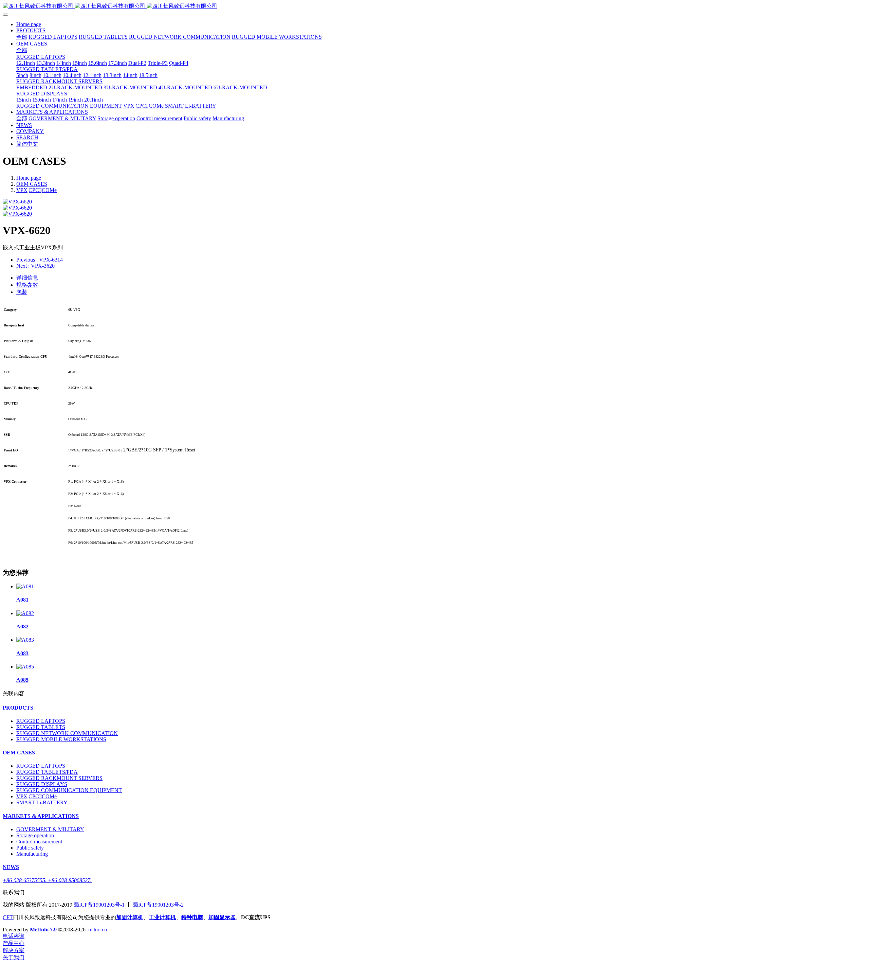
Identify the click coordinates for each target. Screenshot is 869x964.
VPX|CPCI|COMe (36, 190)
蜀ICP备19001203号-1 (99, 905)
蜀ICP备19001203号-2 (158, 905)
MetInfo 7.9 (43, 929)
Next (35, 266)
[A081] (25, 586)
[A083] (25, 640)
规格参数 (27, 285)
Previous (39, 260)
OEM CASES (31, 184)
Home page (28, 24)
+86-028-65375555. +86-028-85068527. (47, 880)
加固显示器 (222, 917)
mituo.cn (97, 929)
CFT (8, 917)
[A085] (25, 667)
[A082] (25, 613)
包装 (21, 292)
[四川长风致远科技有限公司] (434, 6)
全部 (21, 37)
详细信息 (27, 278)
